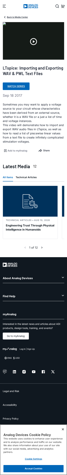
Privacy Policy (11, 418)
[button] (18, 151)
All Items (8, 177)
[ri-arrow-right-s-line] (42, 247)
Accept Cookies (33, 468)
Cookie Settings (33, 458)
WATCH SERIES (16, 86)
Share (46, 150)
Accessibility (10, 404)
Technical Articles (26, 177)
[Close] (63, 429)
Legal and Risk (11, 391)
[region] (33, 449)
